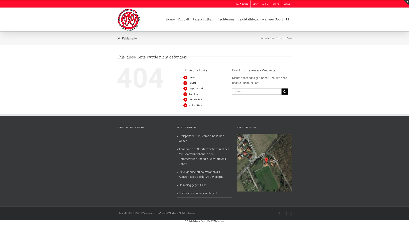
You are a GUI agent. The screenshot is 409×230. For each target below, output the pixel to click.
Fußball (192, 83)
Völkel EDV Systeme (168, 213)
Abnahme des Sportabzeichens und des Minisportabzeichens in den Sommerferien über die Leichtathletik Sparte (204, 156)
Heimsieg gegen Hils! (192, 185)
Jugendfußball (196, 88)
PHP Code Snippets (192, 221)
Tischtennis (194, 94)
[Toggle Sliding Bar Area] (406, 3)
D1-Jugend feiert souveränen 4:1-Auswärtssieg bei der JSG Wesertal (201, 174)
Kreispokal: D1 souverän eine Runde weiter (201, 138)
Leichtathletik (195, 99)
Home (192, 77)
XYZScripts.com (217, 221)
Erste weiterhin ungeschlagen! (198, 193)
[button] (287, 19)
